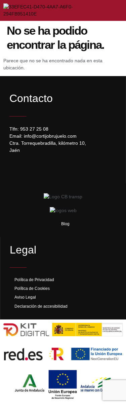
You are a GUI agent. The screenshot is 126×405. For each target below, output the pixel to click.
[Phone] (56, 167)
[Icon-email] (43, 167)
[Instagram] (29, 167)
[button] (114, 10)
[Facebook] (16, 167)
